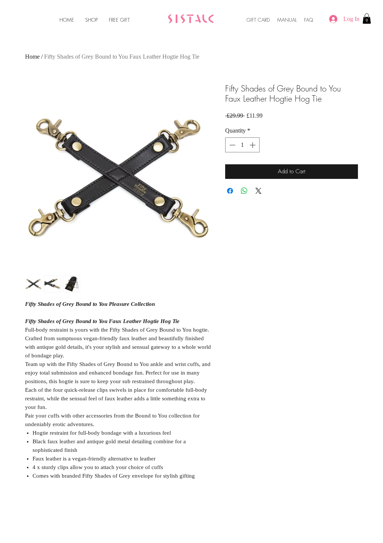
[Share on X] (258, 190)
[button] (366, 18)
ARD (265, 19)
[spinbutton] (242, 145)
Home (32, 56)
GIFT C (253, 19)
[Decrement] (231, 145)
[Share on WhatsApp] (244, 190)
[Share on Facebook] (230, 190)
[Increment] (253, 145)
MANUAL (287, 19)
